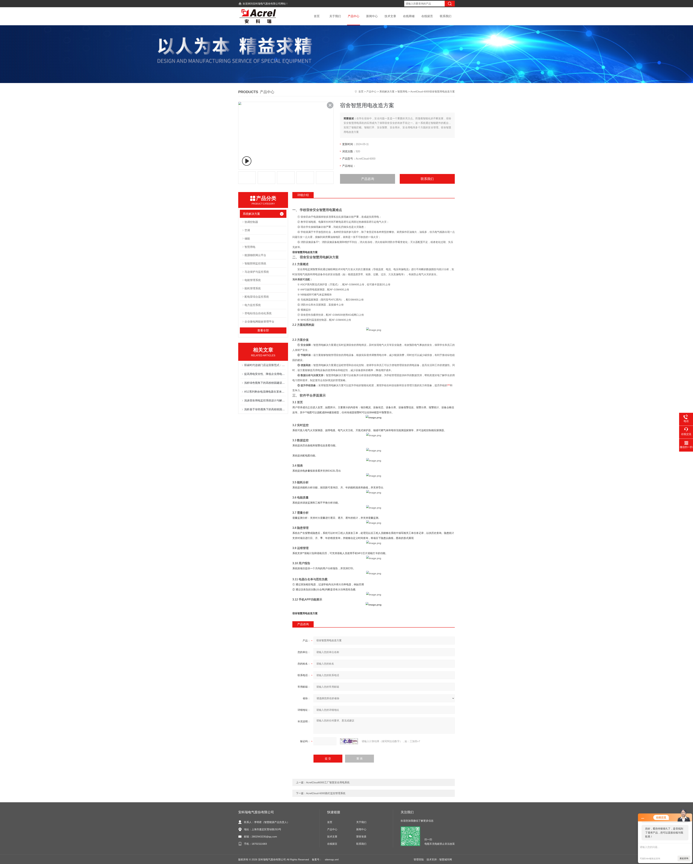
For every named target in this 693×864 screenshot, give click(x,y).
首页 (317, 16)
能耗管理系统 (253, 288)
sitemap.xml (332, 859)
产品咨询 (367, 179)
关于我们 (335, 16)
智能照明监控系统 (255, 263)
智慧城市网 (445, 859)
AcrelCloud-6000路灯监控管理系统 (325, 793)
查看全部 (263, 330)
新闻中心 (372, 16)
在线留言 (427, 16)
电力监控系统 (253, 304)
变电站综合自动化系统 (258, 313)
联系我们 (445, 16)
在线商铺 (409, 16)
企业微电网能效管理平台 (259, 321)
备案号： (317, 859)
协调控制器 (251, 221)
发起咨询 (684, 858)
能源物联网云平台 (255, 255)
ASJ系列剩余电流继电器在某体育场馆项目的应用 (265, 391)
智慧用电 (402, 91)
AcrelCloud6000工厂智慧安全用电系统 (328, 782)
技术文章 (390, 16)
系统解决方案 (387, 91)
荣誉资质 (361, 836)
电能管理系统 (253, 280)
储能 (247, 238)
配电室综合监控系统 (257, 296)
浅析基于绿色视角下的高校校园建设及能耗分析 (265, 409)
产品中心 (353, 16)
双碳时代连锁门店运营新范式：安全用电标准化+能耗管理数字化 (265, 365)
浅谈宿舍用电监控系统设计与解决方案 (265, 400)
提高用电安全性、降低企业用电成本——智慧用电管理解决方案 (265, 373)
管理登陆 (419, 859)
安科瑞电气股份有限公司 (267, 3)
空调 (247, 230)
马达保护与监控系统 (257, 271)
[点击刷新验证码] (349, 741)
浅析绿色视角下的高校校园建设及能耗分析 (265, 382)
